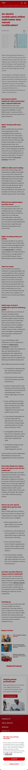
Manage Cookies (14, 764)
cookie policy (8, 754)
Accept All (14, 759)
